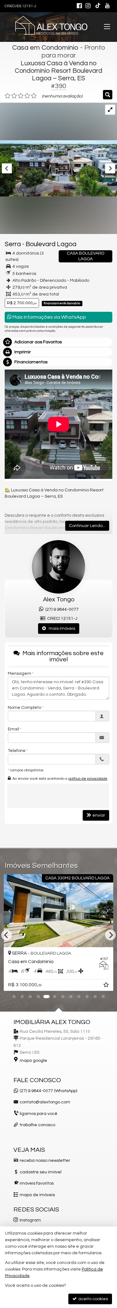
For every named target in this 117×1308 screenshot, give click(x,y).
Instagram (30, 1220)
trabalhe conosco (37, 1125)
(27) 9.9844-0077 (61, 609)
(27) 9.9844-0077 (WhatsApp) (48, 1091)
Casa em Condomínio (45, 47)
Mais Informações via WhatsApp (49, 317)
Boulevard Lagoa (51, 244)
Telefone (17, 750)
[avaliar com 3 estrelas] (21, 96)
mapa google (33, 1060)
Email (13, 729)
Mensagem (19, 673)
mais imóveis (60, 628)
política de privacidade (87, 779)
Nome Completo (24, 707)
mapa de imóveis (37, 1195)
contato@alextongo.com (45, 1102)
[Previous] (12, 910)
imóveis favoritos (37, 1183)
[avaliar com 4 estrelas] (27, 96)
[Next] (105, 910)
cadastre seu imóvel (40, 1172)
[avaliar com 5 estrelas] (34, 96)
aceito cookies (92, 1299)
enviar (98, 815)
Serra (13, 244)
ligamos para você (38, 1114)
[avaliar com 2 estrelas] (14, 96)
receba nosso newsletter (45, 1160)
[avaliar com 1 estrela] (8, 96)
